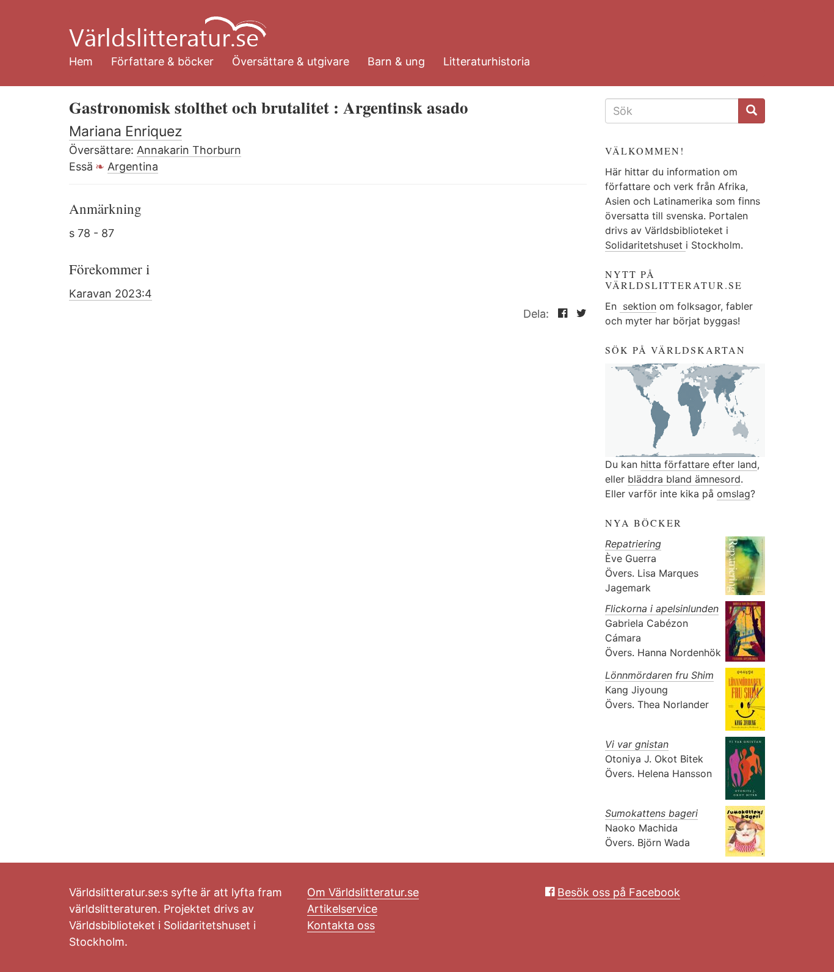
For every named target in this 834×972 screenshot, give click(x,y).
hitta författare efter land (698, 464)
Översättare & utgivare (290, 61)
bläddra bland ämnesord (684, 479)
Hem (81, 61)
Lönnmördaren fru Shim (659, 675)
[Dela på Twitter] (578, 313)
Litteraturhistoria (486, 61)
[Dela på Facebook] (559, 313)
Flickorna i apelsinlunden (662, 608)
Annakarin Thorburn (189, 150)
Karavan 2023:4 (110, 293)
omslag (733, 494)
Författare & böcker (162, 61)
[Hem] (408, 24)
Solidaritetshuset (645, 245)
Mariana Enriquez (125, 131)
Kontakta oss (341, 925)
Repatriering (633, 544)
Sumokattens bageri (651, 813)
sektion (638, 306)
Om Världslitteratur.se (363, 892)
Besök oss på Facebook (618, 892)
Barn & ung (396, 61)
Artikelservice (342, 908)
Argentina (132, 166)
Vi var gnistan (637, 744)
